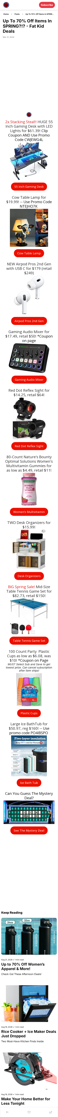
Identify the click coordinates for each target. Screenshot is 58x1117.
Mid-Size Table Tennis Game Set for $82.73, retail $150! (29, 591)
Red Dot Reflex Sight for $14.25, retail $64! (30, 392)
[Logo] (6, 5)
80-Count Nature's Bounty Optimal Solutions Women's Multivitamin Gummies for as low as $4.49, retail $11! (29, 463)
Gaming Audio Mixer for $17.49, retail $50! (28, 334)
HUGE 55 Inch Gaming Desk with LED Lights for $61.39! (30, 126)
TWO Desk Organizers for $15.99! (29, 524)
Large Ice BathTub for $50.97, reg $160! (29, 726)
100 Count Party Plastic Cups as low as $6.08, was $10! (29, 656)
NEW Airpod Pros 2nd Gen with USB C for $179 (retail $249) (29, 268)
